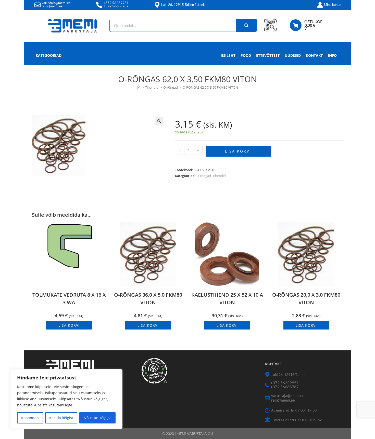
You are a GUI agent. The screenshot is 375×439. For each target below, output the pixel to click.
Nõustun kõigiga (97, 417)
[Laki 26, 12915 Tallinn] (267, 374)
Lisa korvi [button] (69, 325)
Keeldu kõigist (61, 417)
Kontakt (314, 55)
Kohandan (30, 417)
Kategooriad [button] (48, 55)
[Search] (246, 25)
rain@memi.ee (52, 6)
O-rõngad (203, 175)
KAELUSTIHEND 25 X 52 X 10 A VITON (227, 298)
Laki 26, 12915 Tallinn (288, 374)
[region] (66, 399)
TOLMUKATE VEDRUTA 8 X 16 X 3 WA (69, 298)
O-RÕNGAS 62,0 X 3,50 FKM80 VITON (210, 87)
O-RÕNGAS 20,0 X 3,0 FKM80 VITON (306, 298)
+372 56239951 (116, 3)
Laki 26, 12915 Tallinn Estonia (183, 5)
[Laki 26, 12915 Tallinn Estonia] (157, 5)
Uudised (293, 55)
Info (332, 55)
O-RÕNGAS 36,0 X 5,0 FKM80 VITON (148, 298)
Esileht (228, 55)
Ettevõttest (268, 55)
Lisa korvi (238, 151)
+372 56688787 (116, 6)
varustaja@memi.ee (56, 3)
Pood (246, 55)
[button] (159, 121)
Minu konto (332, 5)
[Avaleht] (138, 87)
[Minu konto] (320, 5)
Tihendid (219, 175)
